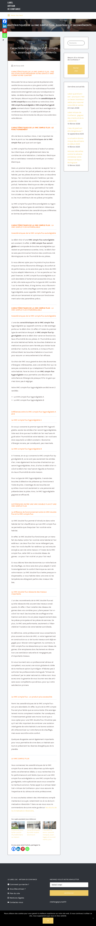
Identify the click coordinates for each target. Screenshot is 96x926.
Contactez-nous (16, 902)
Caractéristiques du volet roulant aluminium (33, 832)
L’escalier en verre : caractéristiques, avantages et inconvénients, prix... (49, 834)
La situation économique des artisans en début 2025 (76, 141)
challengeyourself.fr (58, 902)
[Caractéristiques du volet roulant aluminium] (33, 825)
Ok (48, 921)
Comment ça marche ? (19, 884)
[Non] (93, 918)
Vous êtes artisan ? (18, 889)
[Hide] (3, 40)
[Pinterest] (23, 849)
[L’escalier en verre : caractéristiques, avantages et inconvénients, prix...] (49, 825)
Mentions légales (17, 898)
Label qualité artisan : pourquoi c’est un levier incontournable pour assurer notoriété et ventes (76, 99)
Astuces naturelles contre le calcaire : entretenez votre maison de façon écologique (75, 157)
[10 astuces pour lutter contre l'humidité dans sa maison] (18, 825)
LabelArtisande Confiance (14, 6)
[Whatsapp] (27, 849)
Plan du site (15, 893)
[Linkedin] (18, 849)
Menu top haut (16, 15)
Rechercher (76, 69)
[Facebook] (14, 849)
